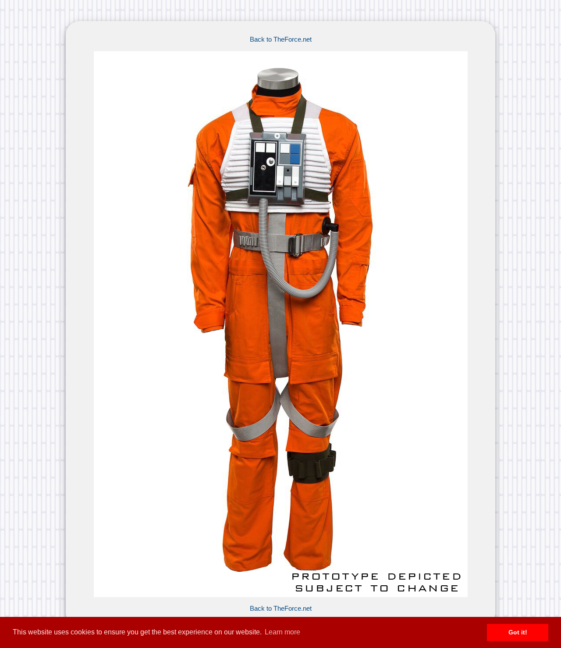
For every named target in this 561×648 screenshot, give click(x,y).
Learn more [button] (282, 632)
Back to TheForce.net (281, 39)
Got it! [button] (517, 632)
